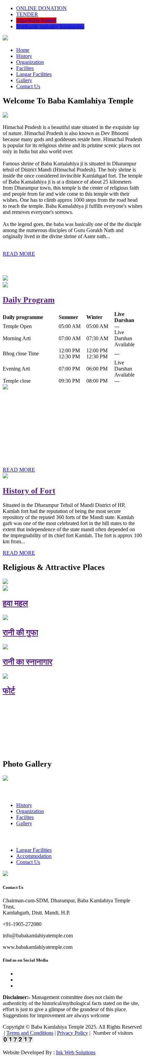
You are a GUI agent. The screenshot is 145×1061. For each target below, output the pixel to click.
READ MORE (19, 254)
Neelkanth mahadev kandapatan (50, 26)
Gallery (24, 80)
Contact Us (28, 86)
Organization (30, 62)
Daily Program (29, 299)
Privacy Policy (72, 1033)
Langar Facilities (34, 74)
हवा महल (15, 603)
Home (22, 50)
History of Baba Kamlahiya (50, 401)
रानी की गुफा (20, 632)
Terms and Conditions (29, 1033)
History (24, 56)
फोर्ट (9, 690)
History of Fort (29, 490)
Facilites (25, 68)
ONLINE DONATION (41, 8)
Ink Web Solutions (75, 1052)
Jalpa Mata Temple (36, 20)
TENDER (27, 14)
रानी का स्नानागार (27, 661)
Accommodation (34, 856)
